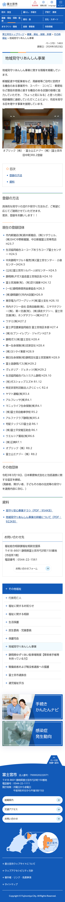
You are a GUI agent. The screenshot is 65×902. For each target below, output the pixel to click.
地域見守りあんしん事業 (22, 646)
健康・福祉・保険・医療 (39, 34)
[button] (35, 3)
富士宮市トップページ (13, 34)
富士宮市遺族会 (17, 675)
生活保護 (14, 622)
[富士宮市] (10, 4)
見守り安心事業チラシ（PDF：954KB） (29, 510)
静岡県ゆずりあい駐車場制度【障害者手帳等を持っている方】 (34, 656)
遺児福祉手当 (16, 683)
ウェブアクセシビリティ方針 (19, 871)
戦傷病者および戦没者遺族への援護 (29, 667)
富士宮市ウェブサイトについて (20, 864)
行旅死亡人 (15, 598)
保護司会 (14, 638)
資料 (12, 182)
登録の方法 (15, 175)
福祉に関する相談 (19, 614)
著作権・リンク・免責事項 (18, 877)
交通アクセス (11, 809)
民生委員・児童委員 (20, 630)
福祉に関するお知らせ (21, 606)
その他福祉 (15, 589)
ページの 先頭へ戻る (54, 761)
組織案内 (9, 800)
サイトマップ (11, 884)
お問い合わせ (11, 819)
